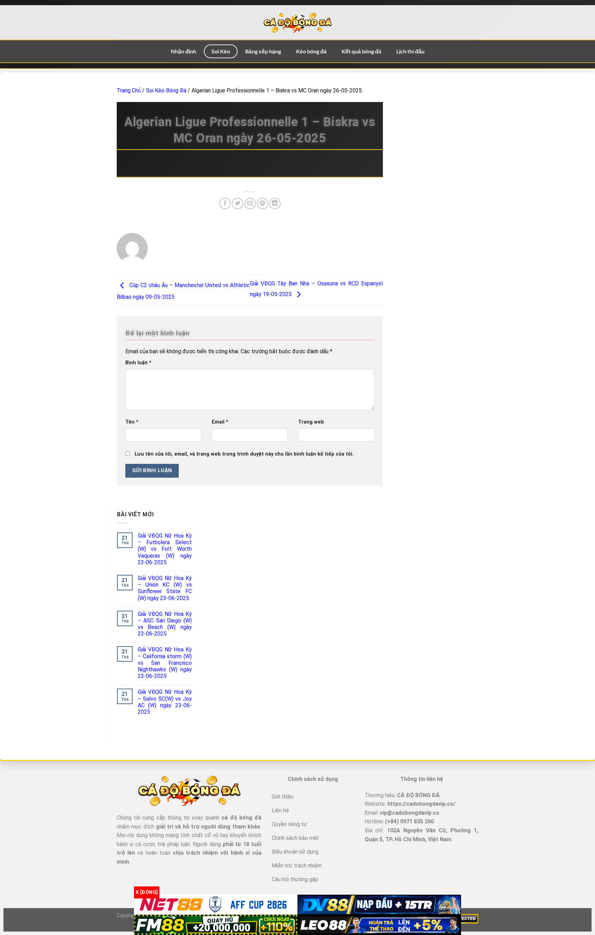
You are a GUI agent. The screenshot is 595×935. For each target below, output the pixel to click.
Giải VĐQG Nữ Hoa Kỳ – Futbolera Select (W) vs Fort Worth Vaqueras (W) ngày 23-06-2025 (165, 549)
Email (220, 422)
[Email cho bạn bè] (250, 203)
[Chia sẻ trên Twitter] (237, 203)
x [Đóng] (147, 892)
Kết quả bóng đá (361, 51)
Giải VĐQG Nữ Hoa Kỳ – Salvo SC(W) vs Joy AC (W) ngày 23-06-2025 (165, 702)
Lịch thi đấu (410, 51)
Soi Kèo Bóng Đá (166, 90)
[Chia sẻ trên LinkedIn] (275, 203)
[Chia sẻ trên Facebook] (225, 203)
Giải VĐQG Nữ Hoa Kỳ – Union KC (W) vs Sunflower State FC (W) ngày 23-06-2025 (165, 588)
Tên (131, 422)
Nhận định (183, 51)
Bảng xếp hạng (263, 51)
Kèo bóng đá (311, 51)
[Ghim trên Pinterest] (262, 203)
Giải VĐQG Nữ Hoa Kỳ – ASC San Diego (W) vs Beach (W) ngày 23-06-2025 (165, 624)
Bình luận (138, 363)
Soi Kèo (220, 51)
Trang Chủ (129, 90)
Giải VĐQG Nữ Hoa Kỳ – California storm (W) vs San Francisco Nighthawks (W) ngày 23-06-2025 (165, 662)
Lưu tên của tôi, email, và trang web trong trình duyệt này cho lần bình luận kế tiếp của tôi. (244, 454)
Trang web (311, 422)
